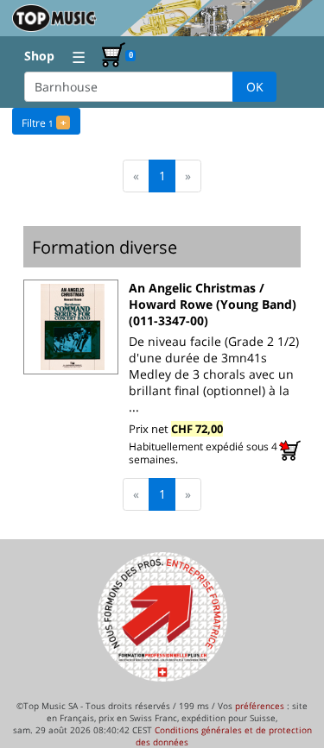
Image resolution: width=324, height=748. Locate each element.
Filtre (44, 123)
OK (255, 87)
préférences (259, 706)
